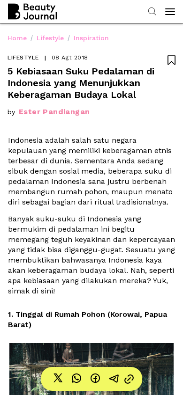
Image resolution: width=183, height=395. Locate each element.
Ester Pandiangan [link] (54, 111)
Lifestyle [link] (50, 38)
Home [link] (17, 38)
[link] (57, 379)
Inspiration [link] (91, 38)
